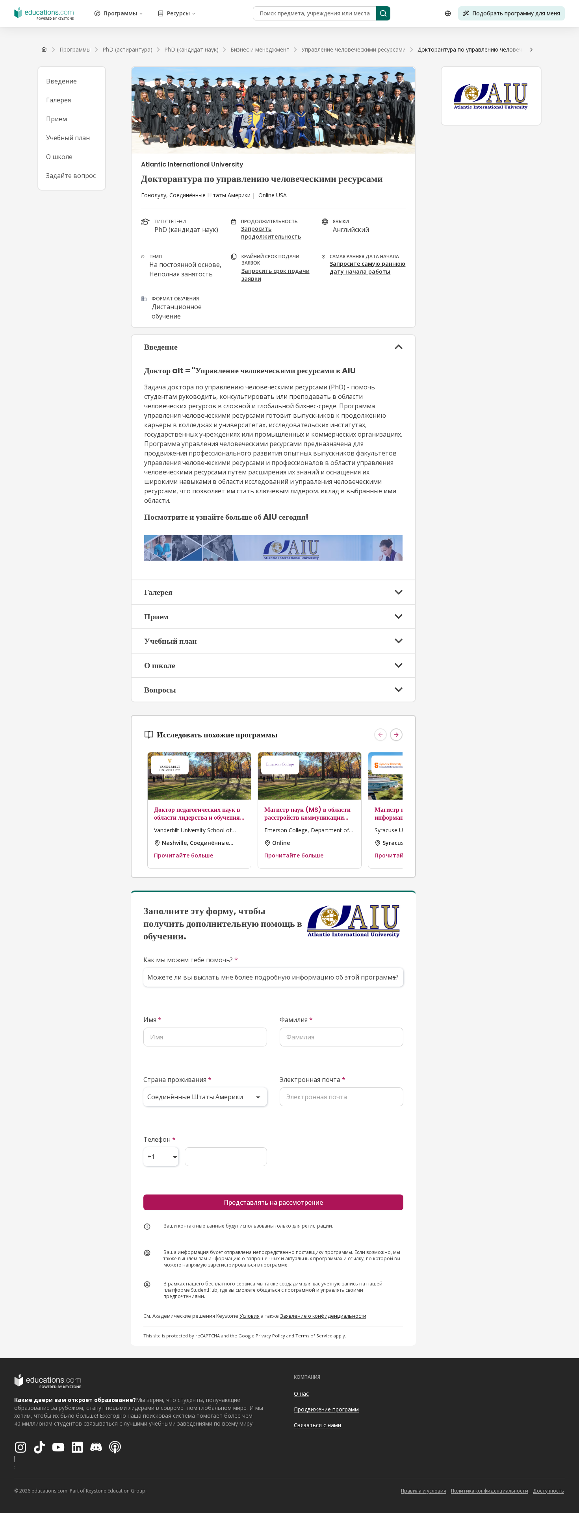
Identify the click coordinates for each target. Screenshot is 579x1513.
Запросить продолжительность (271, 232)
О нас (301, 1393)
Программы (120, 13)
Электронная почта (312, 1079)
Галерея (58, 100)
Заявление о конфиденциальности (323, 1315)
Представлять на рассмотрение (273, 1202)
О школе (59, 156)
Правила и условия (423, 1490)
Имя (152, 1019)
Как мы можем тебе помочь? (190, 960)
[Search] (383, 13)
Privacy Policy (270, 1336)
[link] (494, 50)
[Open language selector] (448, 13)
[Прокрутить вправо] (531, 50)
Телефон (159, 1139)
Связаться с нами (317, 1425)
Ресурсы (178, 13)
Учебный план (68, 137)
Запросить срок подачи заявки (275, 274)
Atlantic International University (192, 164)
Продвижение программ (326, 1409)
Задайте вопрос (71, 175)
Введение (61, 81)
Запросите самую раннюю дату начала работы (367, 267)
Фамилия (296, 1019)
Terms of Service (313, 1336)
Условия (249, 1315)
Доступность (548, 1490)
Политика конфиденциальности (489, 1490)
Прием (56, 119)
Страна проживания (177, 1079)
